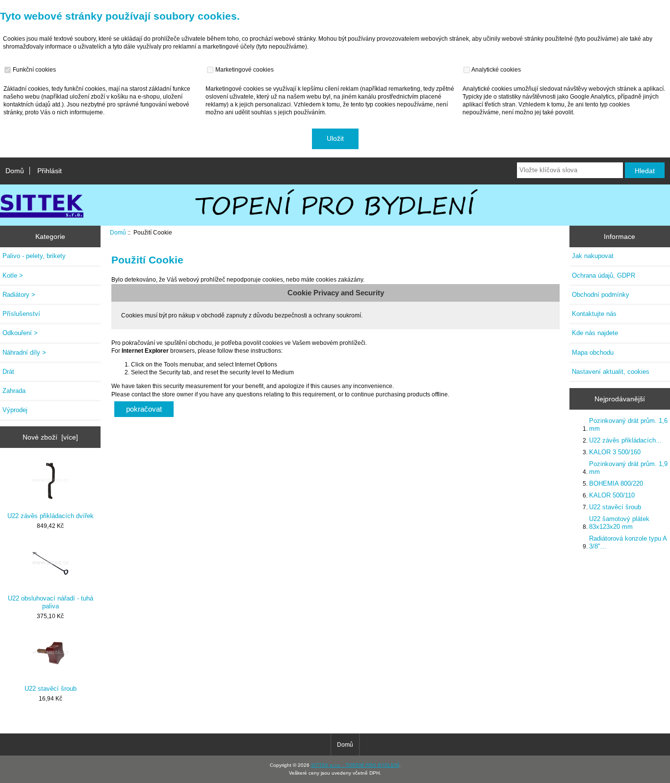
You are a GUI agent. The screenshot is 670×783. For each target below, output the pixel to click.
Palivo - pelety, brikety (34, 256)
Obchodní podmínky (600, 294)
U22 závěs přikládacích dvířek (50, 516)
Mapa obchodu (593, 352)
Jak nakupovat (593, 256)
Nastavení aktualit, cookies (610, 371)
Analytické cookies (495, 69)
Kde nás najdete (595, 333)
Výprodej (14, 410)
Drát (8, 371)
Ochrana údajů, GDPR (603, 275)
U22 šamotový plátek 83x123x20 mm (619, 522)
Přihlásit (49, 171)
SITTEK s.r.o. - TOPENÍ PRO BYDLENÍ (355, 765)
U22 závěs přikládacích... (625, 440)
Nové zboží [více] (50, 437)
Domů (14, 171)
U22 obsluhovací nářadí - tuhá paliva (50, 602)
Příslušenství (21, 313)
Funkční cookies (33, 69)
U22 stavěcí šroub (51, 688)
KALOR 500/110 (612, 495)
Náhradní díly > (24, 352)
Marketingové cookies (244, 69)
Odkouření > (20, 333)
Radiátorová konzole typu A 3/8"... (628, 542)
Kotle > (12, 275)
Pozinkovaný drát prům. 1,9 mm (628, 467)
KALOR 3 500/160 (615, 452)
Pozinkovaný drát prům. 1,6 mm (628, 424)
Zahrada (14, 390)
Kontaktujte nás (594, 313)
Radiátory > (18, 294)
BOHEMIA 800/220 (616, 483)
